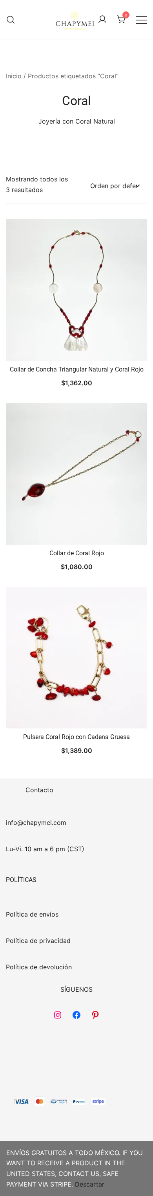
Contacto (39, 790)
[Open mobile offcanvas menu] (141, 19)
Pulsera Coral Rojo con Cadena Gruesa (76, 737)
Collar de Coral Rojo (76, 553)
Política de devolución (39, 967)
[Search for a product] (11, 19)
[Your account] (102, 20)
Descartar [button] (89, 1184)
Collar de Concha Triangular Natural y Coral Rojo (77, 369)
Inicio (14, 76)
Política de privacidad (38, 941)
